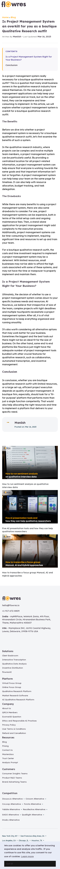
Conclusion (11, 65)
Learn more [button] (27, 856)
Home (5, 17)
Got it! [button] (9, 863)
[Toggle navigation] (55, 4)
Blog (13, 17)
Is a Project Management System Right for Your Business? (29, 58)
